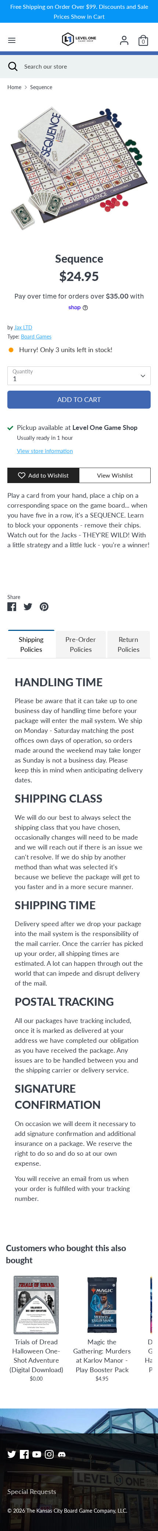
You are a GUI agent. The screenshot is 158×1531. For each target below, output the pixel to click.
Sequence (41, 87)
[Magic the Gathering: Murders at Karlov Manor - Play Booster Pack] (102, 1305)
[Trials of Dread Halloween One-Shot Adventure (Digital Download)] (36, 1305)
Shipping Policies (31, 644)
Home (14, 87)
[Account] (124, 38)
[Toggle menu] (11, 40)
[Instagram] (49, 1454)
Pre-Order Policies (80, 644)
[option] (79, 168)
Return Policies (129, 644)
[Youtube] (36, 1454)
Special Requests (31, 1491)
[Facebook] (24, 1454)
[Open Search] (12, 66)
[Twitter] (11, 1454)
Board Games (36, 337)
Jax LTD (23, 327)
